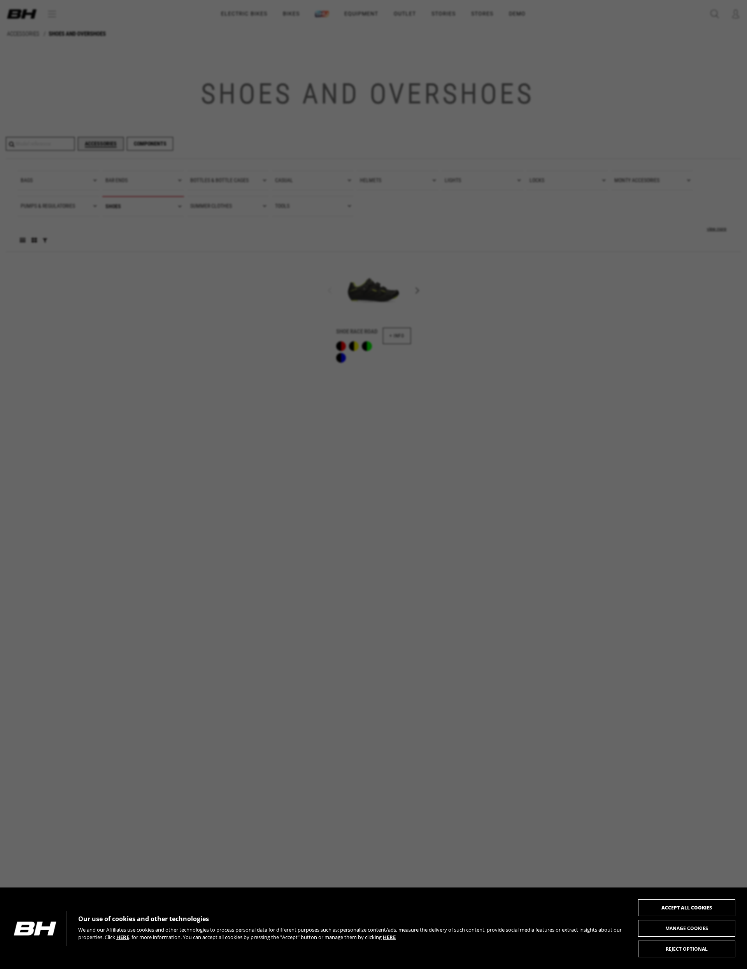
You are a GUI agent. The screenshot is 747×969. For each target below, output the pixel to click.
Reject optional (687, 949)
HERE (122, 937)
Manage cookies (686, 928)
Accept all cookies (686, 907)
